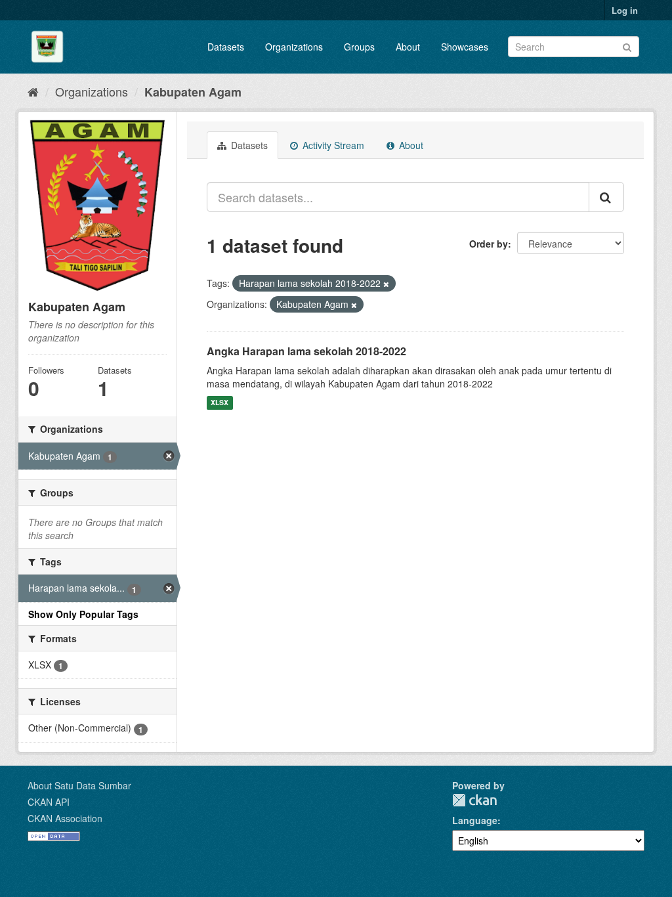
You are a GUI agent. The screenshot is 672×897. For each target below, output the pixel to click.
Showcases (464, 46)
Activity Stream (332, 145)
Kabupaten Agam (193, 91)
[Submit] (627, 45)
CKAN (474, 800)
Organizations (294, 46)
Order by (488, 243)
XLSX (219, 403)
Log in (625, 10)
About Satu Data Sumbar (79, 785)
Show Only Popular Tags (83, 614)
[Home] (33, 91)
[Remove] (386, 283)
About (408, 46)
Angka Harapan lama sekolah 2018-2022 (306, 351)
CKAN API (49, 801)
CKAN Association (65, 818)
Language (474, 820)
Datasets (225, 46)
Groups (359, 46)
